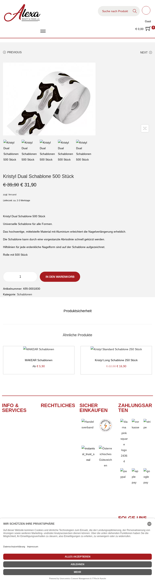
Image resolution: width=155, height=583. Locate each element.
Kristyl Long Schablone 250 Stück (116, 360)
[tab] (78, 311)
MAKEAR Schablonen (38, 360)
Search (134, 11)
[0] (148, 29)
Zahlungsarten (135, 408)
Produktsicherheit (78, 311)
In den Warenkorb (60, 276)
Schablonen (24, 294)
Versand (12, 194)
